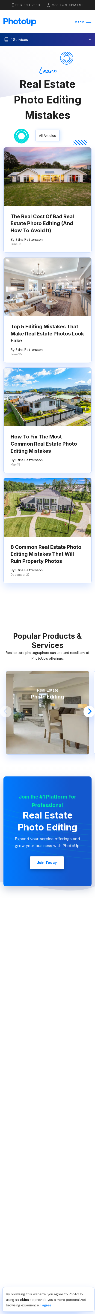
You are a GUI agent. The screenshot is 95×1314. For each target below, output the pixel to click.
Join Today (47, 862)
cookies (22, 1299)
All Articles (47, 135)
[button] (6, 711)
